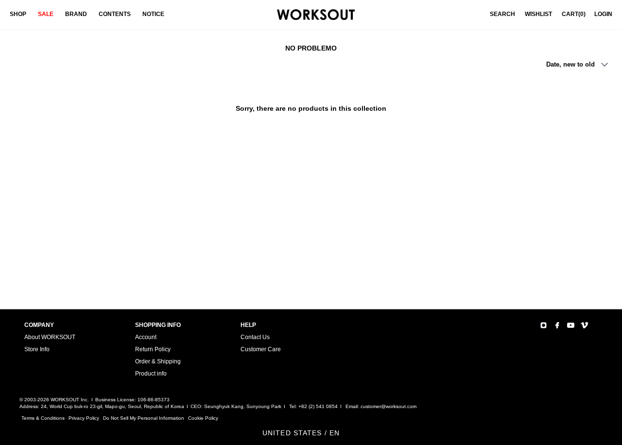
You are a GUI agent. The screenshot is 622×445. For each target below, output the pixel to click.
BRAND (76, 14)
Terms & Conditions (43, 418)
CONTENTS (115, 14)
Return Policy (153, 349)
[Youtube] (570, 325)
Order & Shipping (158, 361)
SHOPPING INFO (158, 325)
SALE (45, 14)
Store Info (37, 349)
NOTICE (153, 14)
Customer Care (261, 349)
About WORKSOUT (49, 337)
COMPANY (39, 325)
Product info (151, 373)
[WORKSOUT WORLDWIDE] (316, 14)
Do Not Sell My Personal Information (143, 418)
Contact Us (255, 337)
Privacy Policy (84, 418)
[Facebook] (557, 325)
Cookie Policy (203, 418)
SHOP (18, 14)
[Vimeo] (584, 325)
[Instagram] (543, 325)
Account (145, 337)
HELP (248, 325)
